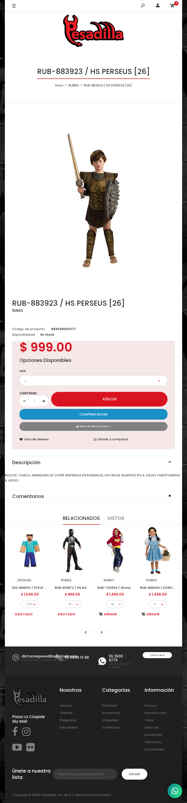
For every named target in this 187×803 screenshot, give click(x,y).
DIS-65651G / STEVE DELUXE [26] (37, 587)
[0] (172, 6)
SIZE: (22, 371)
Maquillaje (110, 720)
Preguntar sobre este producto (95, 426)
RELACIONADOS (81, 518)
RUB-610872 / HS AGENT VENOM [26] (84, 587)
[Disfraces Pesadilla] (93, 32)
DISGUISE (24, 580)
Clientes (66, 713)
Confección (111, 727)
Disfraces (109, 705)
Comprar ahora (93, 414)
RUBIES (17, 310)
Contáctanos (157, 655)
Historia (66, 705)
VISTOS (115, 518)
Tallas (149, 720)
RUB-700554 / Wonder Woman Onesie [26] (131, 587)
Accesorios (111, 713)
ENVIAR (134, 774)
